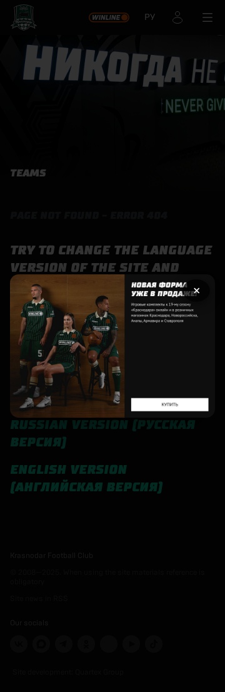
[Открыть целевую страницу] (112, 346)
